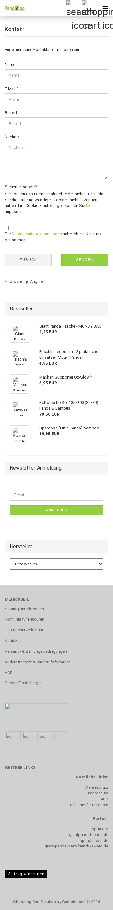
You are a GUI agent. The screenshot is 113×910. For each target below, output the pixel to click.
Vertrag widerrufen (26, 874)
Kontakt (12, 640)
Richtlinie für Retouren (24, 619)
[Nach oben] (95, 900)
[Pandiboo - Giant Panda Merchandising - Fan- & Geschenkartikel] (12, 8)
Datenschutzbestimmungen (37, 234)
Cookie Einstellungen (24, 682)
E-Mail (11, 88)
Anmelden (56, 510)
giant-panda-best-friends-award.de (76, 846)
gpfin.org (100, 828)
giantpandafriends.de (88, 834)
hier (89, 205)
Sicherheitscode (20, 186)
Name (10, 64)
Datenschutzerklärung (25, 630)
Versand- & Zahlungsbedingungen (36, 651)
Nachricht (13, 136)
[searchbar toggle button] (74, 8)
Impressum (98, 793)
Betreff (11, 112)
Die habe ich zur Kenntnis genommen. (53, 237)
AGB (9, 672)
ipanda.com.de (94, 840)
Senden (85, 259)
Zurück (28, 259)
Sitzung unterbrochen (24, 609)
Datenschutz (96, 787)
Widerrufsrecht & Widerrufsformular (37, 662)
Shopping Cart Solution (34, 901)
